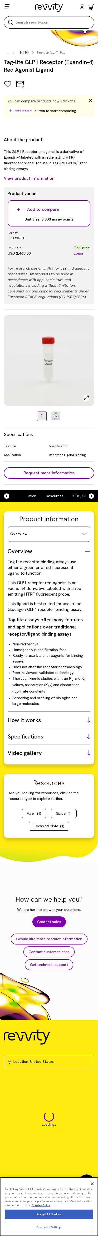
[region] (49, 1206)
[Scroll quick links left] (9, 496)
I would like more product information (49, 938)
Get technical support (49, 964)
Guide (64, 813)
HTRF (24, 52)
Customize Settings (48, 1227)
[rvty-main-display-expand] (86, 398)
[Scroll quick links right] (88, 496)
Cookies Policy (41, 1205)
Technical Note (49, 826)
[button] (82, 7)
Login (78, 253)
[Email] (20, 87)
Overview (18, 533)
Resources (55, 495)
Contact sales (49, 921)
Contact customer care (49, 951)
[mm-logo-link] (49, 7)
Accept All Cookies (49, 1214)
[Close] (92, 1184)
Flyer (34, 813)
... (7, 52)
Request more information (49, 473)
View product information (29, 178)
